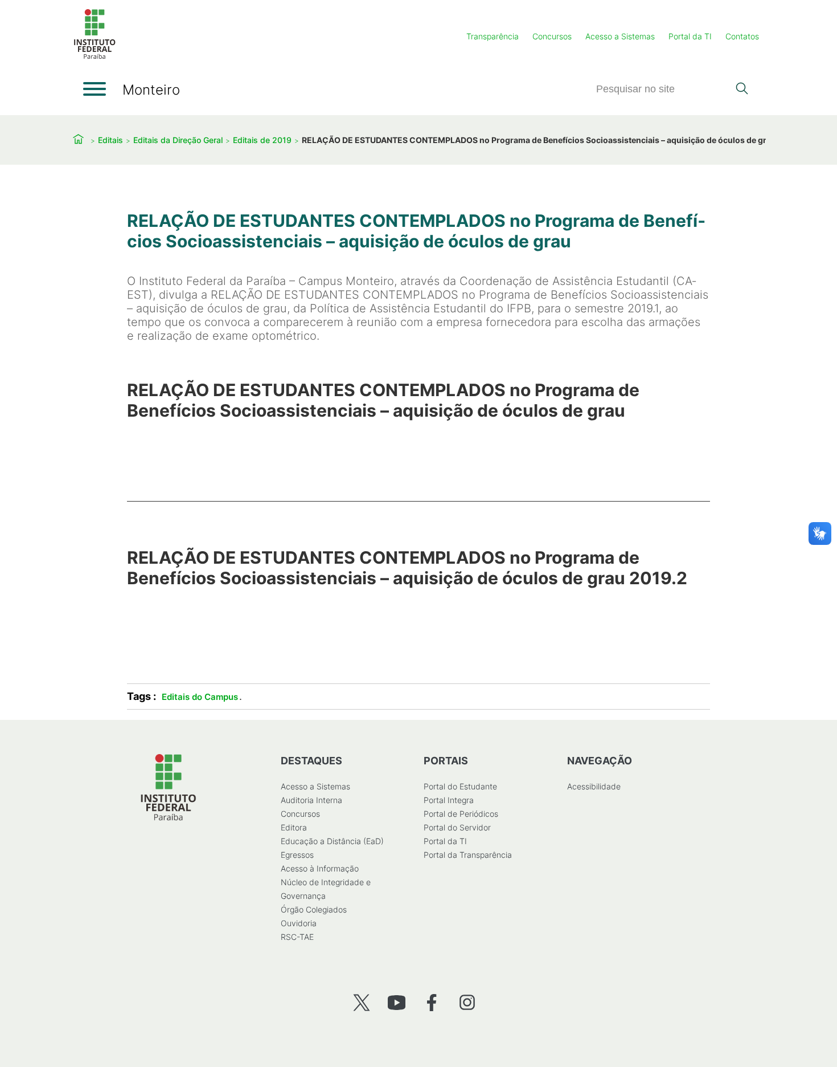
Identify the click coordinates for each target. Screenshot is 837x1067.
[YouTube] (396, 1002)
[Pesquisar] (741, 89)
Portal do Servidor (457, 827)
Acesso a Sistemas (620, 36)
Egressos (297, 855)
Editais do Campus (200, 697)
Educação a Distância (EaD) (332, 841)
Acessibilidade (594, 786)
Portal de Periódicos (461, 813)
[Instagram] (467, 1002)
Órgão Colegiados (314, 909)
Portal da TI (690, 36)
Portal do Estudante (460, 786)
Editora (294, 827)
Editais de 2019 (262, 140)
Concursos (552, 36)
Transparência (492, 36)
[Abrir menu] (94, 89)
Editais (110, 140)
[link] (418, 417)
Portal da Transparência (468, 855)
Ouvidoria (299, 923)
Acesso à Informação (320, 868)
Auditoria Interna (311, 800)
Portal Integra (449, 800)
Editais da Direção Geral (178, 140)
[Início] (94, 57)
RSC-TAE (297, 937)
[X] (361, 1002)
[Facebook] (432, 1002)
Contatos (742, 36)
